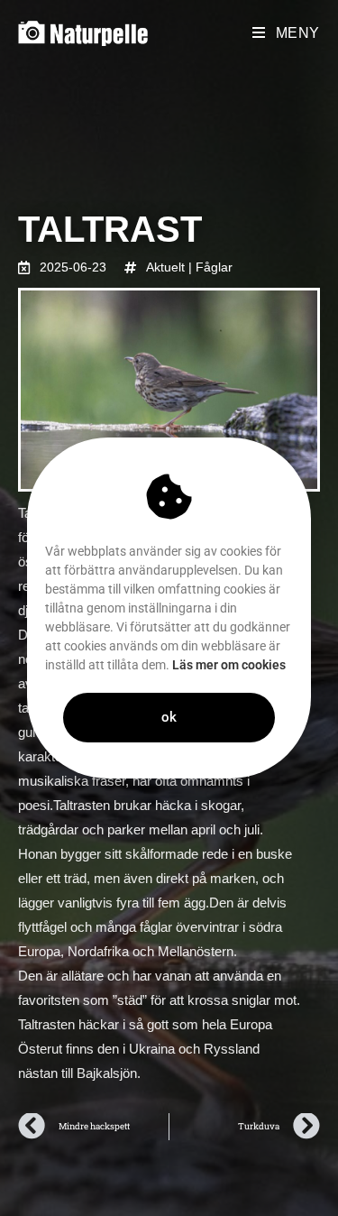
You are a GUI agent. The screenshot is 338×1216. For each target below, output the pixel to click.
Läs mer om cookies (229, 665)
